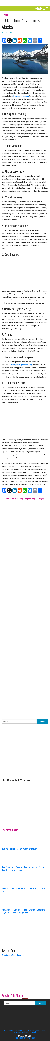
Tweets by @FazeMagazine (13, 955)
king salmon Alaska (21, 96)
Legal (33, 1032)
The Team (18, 1030)
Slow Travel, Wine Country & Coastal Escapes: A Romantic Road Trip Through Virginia (24, 868)
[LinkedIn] (14, 40)
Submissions (40, 1030)
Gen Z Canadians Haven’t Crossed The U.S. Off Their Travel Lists (24, 890)
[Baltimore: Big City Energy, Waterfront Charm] (25, 840)
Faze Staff (8, 33)
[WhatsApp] (24, 40)
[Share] (40, 40)
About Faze (8, 1030)
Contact (17, 1032)
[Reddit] (19, 40)
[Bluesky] (29, 40)
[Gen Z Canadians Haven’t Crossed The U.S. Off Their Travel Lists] (25, 880)
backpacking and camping (21, 364)
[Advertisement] (25, 607)
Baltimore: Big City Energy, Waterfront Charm (19, 848)
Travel (5, 15)
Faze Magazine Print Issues (25, 1037)
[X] (9, 40)
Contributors (29, 1030)
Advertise (26, 1032)
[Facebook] (4, 40)
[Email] (35, 40)
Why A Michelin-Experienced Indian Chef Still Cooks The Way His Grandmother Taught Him (23, 911)
